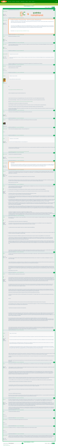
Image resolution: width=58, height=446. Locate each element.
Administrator (5, 11)
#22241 (22, 64)
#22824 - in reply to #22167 (18, 417)
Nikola (4, 253)
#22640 (23, 215)
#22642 (22, 272)
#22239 (22, 50)
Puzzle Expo (17, 1)
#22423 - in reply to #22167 (18, 127)
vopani (4, 363)
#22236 (23, 42)
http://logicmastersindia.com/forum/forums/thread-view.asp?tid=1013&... (22, 101)
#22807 (22, 409)
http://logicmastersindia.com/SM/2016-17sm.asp (22, 30)
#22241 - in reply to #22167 (18, 64)
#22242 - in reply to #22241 (18, 72)
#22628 (22, 169)
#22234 (23, 34)
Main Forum (10, 1)
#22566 (22, 152)
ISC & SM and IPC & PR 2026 (29, 4)
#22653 (22, 397)
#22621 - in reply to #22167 (18, 160)
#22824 (22, 417)
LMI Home (13, 1)
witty (4, 411)
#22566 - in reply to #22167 (18, 152)
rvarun (4, 111)
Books (33, 1)
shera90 (4, 75)
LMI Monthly (22, 1)
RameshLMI (4, 44)
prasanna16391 (5, 435)
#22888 (22, 425)
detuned (4, 171)
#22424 (22, 135)
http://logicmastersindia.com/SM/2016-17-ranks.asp (16, 157)
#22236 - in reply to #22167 (18, 42)
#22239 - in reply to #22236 (18, 50)
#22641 (22, 251)
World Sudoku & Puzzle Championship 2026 (29, 3)
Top (54, 34)
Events (30, 1)
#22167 (16, 9)
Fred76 (4, 185)
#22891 (23, 433)
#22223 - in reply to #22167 (18, 17)
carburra (4, 119)
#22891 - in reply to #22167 (18, 433)
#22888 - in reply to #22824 (18, 425)
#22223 (22, 17)
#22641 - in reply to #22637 (18, 251)
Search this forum (5, 444)
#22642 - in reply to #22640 (18, 272)
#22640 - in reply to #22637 (18, 215)
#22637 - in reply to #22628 (18, 184)
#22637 (22, 184)
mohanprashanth (5, 427)
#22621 (23, 160)
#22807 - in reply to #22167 (18, 409)
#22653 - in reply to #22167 (18, 397)
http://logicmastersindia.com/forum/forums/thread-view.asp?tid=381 (18, 151)
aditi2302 (4, 66)
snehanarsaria (5, 128)
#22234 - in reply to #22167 (18, 34)
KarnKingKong (5, 419)
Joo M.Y (4, 36)
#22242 (23, 72)
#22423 (22, 127)
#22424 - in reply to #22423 (18, 135)
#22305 (23, 110)
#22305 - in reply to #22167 (18, 110)
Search (27, 1)
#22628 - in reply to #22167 (18, 169)
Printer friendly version (6, 445)
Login (56, 1)
